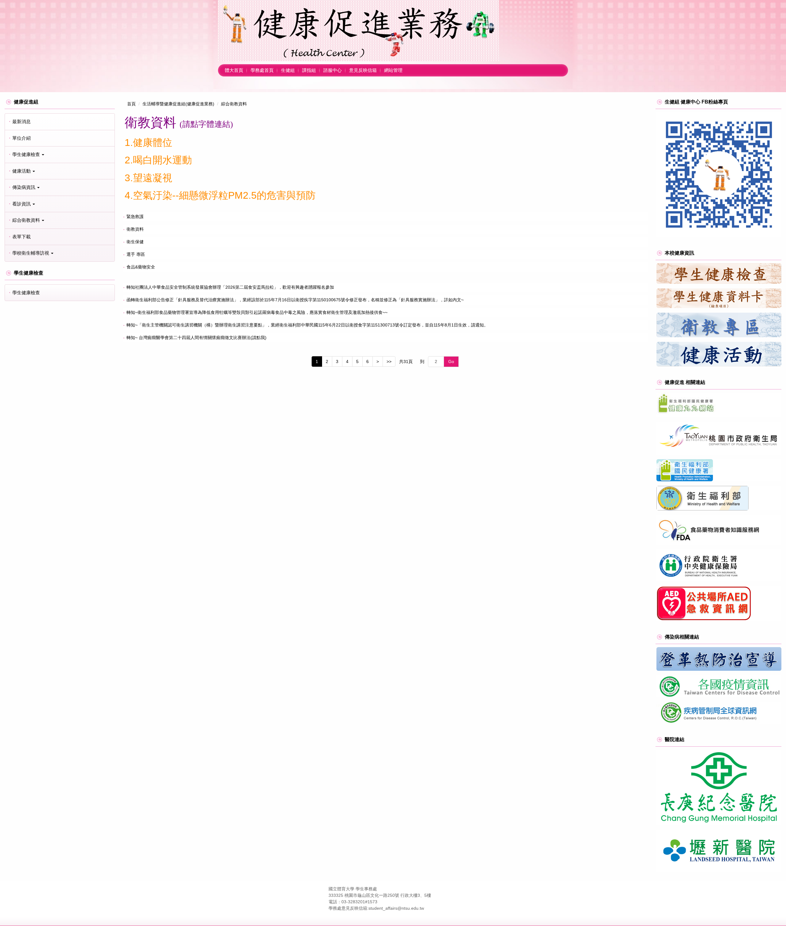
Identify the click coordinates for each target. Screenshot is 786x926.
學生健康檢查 (26, 292)
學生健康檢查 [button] (26, 154)
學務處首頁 (262, 70)
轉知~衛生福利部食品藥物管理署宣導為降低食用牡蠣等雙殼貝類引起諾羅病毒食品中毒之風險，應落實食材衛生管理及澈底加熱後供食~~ (256, 312)
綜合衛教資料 (234, 103)
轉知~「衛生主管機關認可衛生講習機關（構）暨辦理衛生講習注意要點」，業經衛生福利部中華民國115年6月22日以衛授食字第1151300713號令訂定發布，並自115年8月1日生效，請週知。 (307, 324)
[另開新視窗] (718, 174)
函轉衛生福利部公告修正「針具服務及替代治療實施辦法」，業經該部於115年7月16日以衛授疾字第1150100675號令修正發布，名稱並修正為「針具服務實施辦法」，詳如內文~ (295, 299)
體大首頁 (234, 70)
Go (451, 361)
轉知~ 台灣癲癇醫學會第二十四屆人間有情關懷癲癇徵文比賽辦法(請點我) (196, 337)
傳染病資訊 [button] (24, 187)
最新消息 (21, 121)
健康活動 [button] (22, 171)
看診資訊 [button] (22, 203)
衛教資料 (135, 229)
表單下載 (21, 236)
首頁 (131, 103)
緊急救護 (135, 216)
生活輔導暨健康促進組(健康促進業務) (178, 103)
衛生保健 (135, 241)
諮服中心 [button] (332, 70)
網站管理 (393, 70)
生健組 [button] (288, 70)
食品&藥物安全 (140, 266)
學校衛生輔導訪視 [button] (31, 253)
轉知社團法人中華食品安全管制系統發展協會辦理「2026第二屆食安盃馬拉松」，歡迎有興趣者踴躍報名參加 (230, 287)
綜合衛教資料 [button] (26, 220)
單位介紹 (21, 138)
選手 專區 (135, 254)
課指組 (309, 70)
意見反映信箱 (363, 70)
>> (389, 361)
